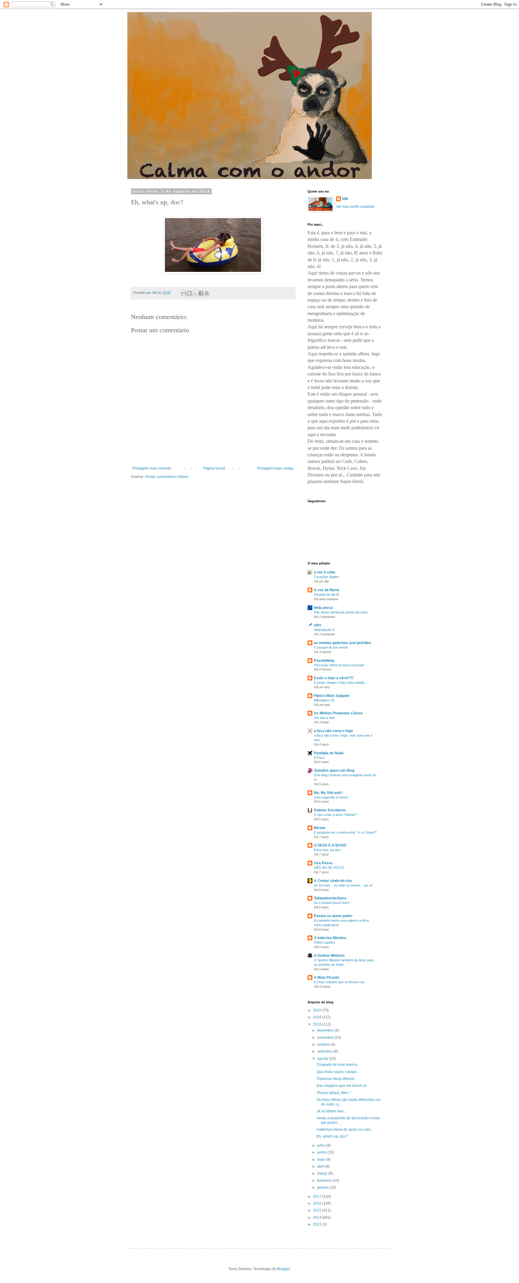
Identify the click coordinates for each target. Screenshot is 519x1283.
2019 (317, 1017)
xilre (317, 625)
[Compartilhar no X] (195, 293)
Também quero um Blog (334, 770)
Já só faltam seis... (331, 1111)
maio (321, 1159)
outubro (324, 1044)
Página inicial (214, 468)
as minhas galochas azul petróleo (342, 643)
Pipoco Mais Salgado (331, 696)
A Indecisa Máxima (330, 938)
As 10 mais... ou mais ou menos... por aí (343, 885)
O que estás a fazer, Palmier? (335, 814)
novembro (326, 1037)
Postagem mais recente (151, 468)
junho (322, 1152)
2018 (317, 1024)
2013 (317, 1224)
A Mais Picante (326, 977)
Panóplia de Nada (329, 753)
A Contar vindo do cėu (333, 881)
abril (321, 1166)
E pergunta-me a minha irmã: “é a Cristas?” (345, 832)
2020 (317, 1010)
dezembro (326, 1030)
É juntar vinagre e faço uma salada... (340, 682)
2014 (317, 1217)
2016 (317, 1203)
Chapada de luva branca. (337, 1065)
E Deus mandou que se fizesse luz (339, 982)
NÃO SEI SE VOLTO (329, 867)
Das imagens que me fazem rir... (343, 1086)
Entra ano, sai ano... (328, 850)
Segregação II (324, 629)
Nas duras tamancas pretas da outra (341, 612)
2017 (317, 1196)
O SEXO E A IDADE (330, 845)
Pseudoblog (324, 660)
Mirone (320, 828)
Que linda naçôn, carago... (338, 1072)
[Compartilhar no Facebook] (201, 293)
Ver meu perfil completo (355, 207)
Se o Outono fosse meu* (332, 902)
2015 (317, 1210)
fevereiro (324, 1180)
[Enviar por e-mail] (184, 293)
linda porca (323, 608)
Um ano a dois (324, 717)
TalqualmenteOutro (330, 898)
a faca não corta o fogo (333, 731)
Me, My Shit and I (328, 793)
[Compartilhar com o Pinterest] (207, 293)
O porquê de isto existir (331, 647)
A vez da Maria (326, 590)
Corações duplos (326, 577)
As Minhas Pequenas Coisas (338, 713)
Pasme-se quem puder (333, 916)
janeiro (323, 1187)
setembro (325, 1051)
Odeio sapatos (324, 942)
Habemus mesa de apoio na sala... (345, 1129)
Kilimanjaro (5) (324, 700)
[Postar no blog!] (190, 293)
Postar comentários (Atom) (166, 477)
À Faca (319, 757)
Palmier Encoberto (330, 810)
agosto (323, 1058)
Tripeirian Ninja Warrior (336, 1079)
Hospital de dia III (326, 594)
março (322, 1173)
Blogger (283, 1269)
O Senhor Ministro (329, 955)
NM (345, 199)
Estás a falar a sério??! (334, 678)
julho (321, 1145)
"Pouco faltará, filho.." (334, 1093)
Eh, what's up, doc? (332, 1136)
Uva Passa (323, 863)
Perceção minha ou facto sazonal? (339, 665)
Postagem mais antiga (275, 468)
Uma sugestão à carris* (331, 797)
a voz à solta (324, 572)
